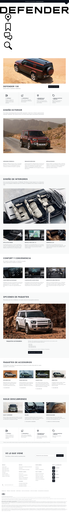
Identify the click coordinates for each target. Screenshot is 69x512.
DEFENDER (3, 472)
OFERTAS (37, 480)
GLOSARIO (37, 468)
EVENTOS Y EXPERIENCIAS (40, 469)
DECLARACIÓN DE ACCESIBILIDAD (43, 490)
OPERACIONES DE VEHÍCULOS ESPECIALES (25, 466)
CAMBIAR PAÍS (4, 490)
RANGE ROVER (4, 466)
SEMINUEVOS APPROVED (39, 477)
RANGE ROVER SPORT (5, 468)
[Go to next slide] (64, 135)
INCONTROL (21, 468)
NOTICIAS (37, 466)
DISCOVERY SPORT (5, 473)
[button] (34, 3)
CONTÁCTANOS (21, 476)
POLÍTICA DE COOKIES (33, 490)
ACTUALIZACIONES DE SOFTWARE (24, 469)
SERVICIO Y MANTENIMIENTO (23, 477)
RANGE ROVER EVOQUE (5, 470)
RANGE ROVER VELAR (5, 469)
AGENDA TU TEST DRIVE (6, 476)
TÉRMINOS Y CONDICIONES (11, 490)
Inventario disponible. (40, 1)
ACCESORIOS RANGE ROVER (23, 483)
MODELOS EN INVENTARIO (40, 473)
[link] (34, 18)
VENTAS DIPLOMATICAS (5, 474)
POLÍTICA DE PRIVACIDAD (26, 490)
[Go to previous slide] (5, 135)
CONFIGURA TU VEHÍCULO (40, 476)
